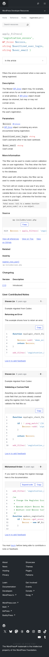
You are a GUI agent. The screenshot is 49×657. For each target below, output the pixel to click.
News (4, 566)
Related (6, 249)
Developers (7, 591)
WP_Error (17, 89)
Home (4, 18)
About (5, 562)
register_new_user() (10, 262)
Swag (29, 595)
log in (13, 545)
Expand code (27, 485)
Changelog (8, 272)
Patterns (29, 575)
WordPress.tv (9, 595)
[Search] (27, 24)
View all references (10, 239)
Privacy (5, 575)
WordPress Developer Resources (15, 11)
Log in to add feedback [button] (15, 361)
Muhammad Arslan (13, 467)
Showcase (30, 562)
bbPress (7, 611)
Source (6, 213)
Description (8, 83)
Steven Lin (10, 301)
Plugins (29, 570)
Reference (14, 18)
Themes (29, 566)
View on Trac (28, 239)
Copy (24, 224)
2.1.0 (4, 285)
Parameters (8, 118)
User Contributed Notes (15, 294)
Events (29, 586)
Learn (4, 582)
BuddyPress (8, 615)
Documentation (9, 586)
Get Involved (31, 582)
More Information (11, 155)
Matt (5, 607)
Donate (30, 591)
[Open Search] (38, 3)
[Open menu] (45, 3)
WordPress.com (10, 603)
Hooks (24, 18)
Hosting (5, 570)
